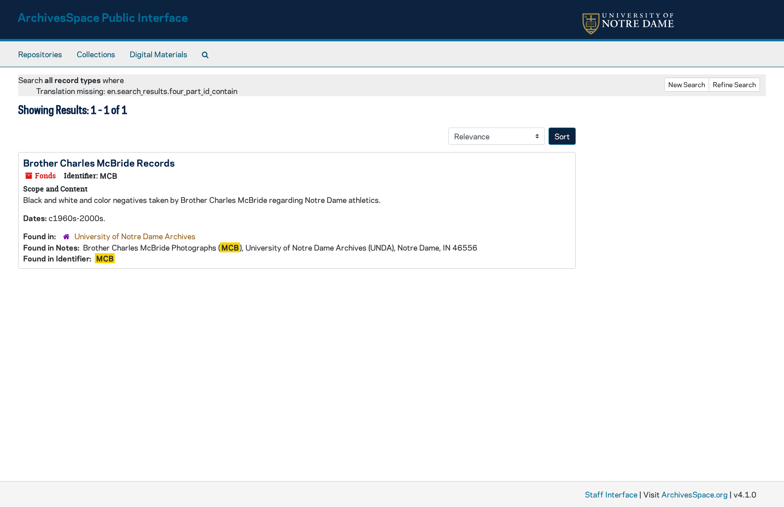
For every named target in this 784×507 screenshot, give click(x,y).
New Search (686, 84)
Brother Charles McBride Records (99, 162)
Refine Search (734, 84)
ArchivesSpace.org (695, 494)
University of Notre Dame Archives (135, 236)
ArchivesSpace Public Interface (103, 17)
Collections (96, 54)
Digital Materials (158, 54)
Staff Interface (611, 494)
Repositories (40, 54)
